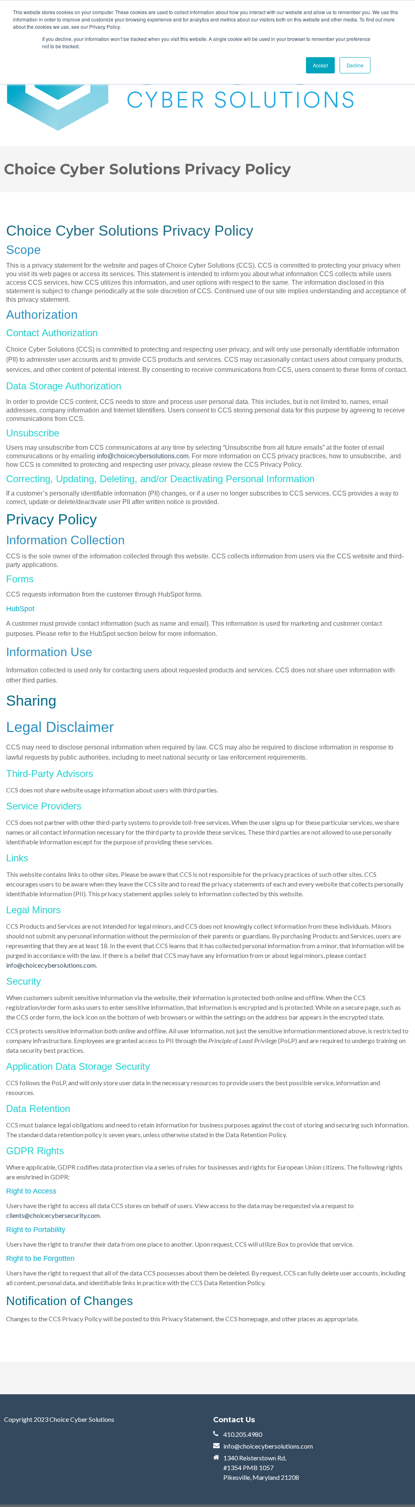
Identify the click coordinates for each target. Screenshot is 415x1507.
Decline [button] (355, 65)
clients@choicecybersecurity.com (53, 1215)
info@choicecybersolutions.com (142, 456)
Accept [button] (320, 65)
